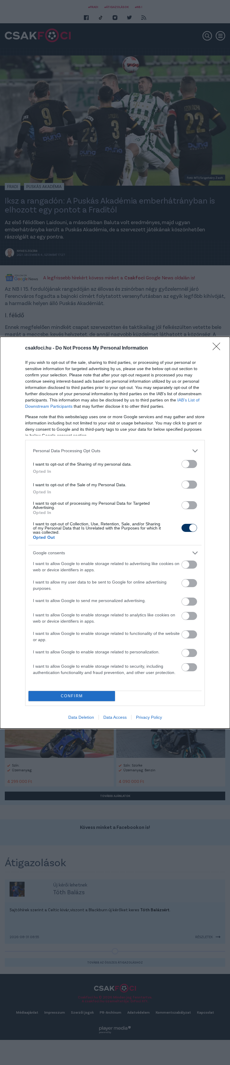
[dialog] (115, 533)
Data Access (115, 717)
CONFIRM (72, 696)
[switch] (189, 464)
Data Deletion (81, 717)
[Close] (218, 348)
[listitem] (115, 451)
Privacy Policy (149, 717)
